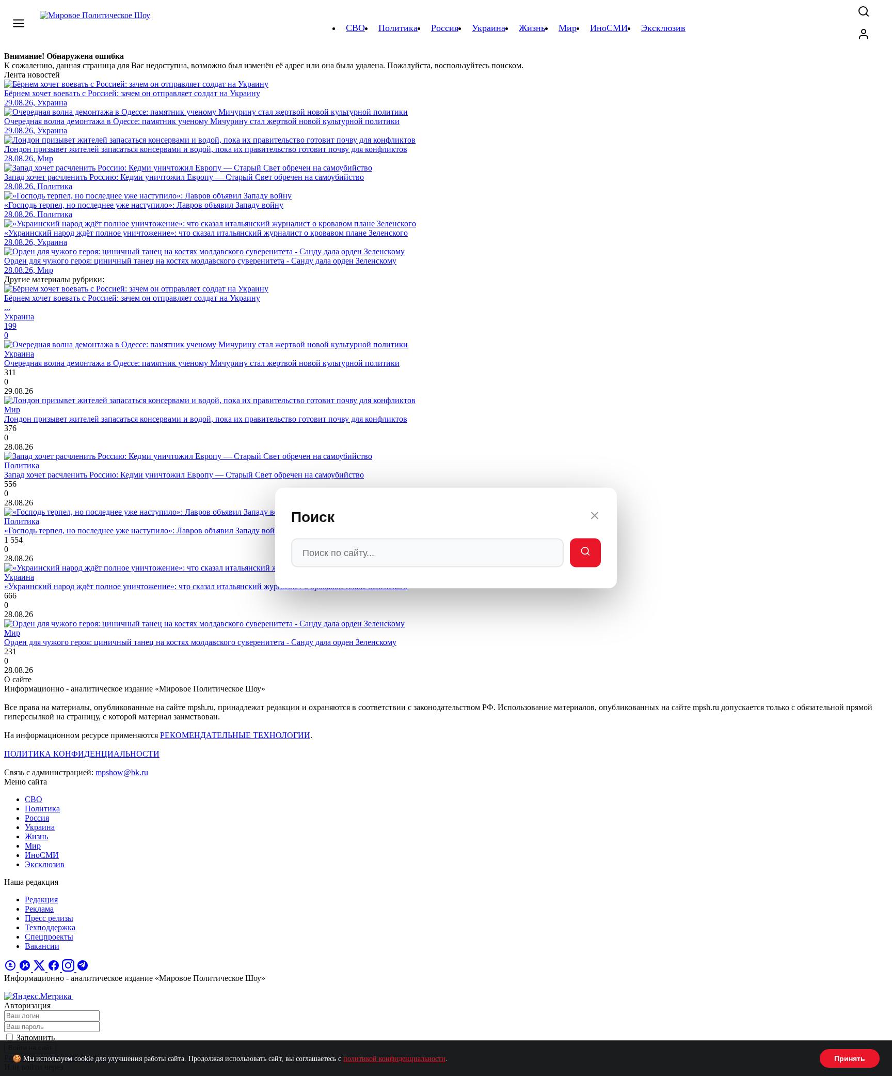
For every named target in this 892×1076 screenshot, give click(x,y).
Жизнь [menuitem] (532, 28)
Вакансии (42, 946)
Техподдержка (50, 927)
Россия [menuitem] (444, 28)
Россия (37, 817)
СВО (33, 799)
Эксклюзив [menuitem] (663, 28)
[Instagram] (69, 968)
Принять (849, 1058)
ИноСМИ (42, 855)
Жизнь (36, 836)
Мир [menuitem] (568, 28)
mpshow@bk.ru (121, 772)
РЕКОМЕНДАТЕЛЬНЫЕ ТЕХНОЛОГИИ (235, 735)
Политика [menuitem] (398, 28)
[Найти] (585, 553)
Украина (40, 827)
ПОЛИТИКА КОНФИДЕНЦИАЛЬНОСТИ (82, 753)
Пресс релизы (49, 918)
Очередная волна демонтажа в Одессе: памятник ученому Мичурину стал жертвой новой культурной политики (202, 363)
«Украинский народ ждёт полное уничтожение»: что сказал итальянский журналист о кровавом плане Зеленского (206, 586)
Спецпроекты (49, 936)
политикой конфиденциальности (394, 1059)
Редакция (41, 899)
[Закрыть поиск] (594, 517)
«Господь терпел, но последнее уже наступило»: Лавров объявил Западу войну (143, 530)
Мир (33, 845)
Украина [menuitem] (488, 28)
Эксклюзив (45, 864)
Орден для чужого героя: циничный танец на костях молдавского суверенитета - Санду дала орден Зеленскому (200, 642)
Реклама (39, 908)
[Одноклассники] (11, 968)
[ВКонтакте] (26, 968)
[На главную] (96, 28)
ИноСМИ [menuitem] (609, 28)
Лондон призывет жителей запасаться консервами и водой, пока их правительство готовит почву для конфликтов (205, 418)
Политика (42, 808)
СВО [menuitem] (355, 28)
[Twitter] (40, 968)
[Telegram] (82, 968)
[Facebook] (54, 968)
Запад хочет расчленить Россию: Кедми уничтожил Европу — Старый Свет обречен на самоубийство (184, 474)
